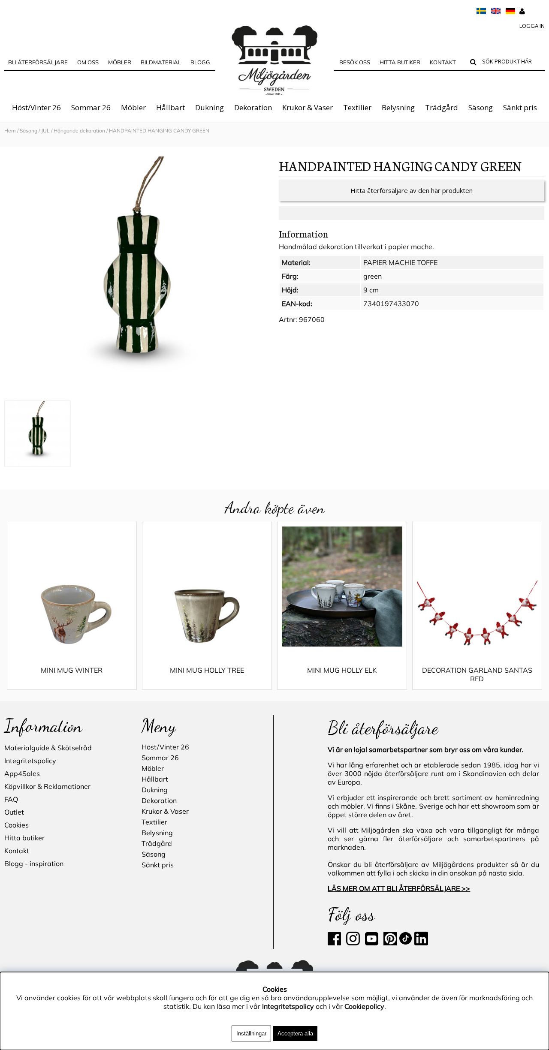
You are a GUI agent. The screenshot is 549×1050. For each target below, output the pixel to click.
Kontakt (443, 62)
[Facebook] (336, 943)
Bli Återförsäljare (38, 62)
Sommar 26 (91, 107)
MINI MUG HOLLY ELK (342, 670)
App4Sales (22, 773)
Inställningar (251, 1033)
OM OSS (88, 62)
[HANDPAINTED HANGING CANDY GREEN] (137, 276)
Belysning (398, 107)
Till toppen (17, 142)
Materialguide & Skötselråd (48, 747)
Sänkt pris (520, 107)
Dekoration (253, 107)
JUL (45, 130)
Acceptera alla (295, 1033)
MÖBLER (119, 62)
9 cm (371, 290)
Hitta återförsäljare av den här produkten (411, 190)
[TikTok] (406, 943)
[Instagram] (353, 943)
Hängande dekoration (79, 130)
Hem (10, 130)
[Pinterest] (389, 943)
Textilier (357, 107)
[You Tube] (370, 943)
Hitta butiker (400, 62)
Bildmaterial (161, 62)
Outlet (14, 812)
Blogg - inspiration (33, 863)
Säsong (480, 107)
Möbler (133, 107)
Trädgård (441, 107)
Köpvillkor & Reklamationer (47, 786)
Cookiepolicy (364, 1006)
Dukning (209, 107)
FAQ (11, 799)
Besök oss (354, 62)
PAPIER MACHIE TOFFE (400, 262)
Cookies (16, 825)
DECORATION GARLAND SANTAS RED (477, 674)
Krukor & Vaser (307, 107)
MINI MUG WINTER (72, 670)
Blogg (200, 62)
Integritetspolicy (30, 760)
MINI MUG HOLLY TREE (207, 670)
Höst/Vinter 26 (36, 107)
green (372, 276)
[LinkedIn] (421, 943)
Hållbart (170, 107)
